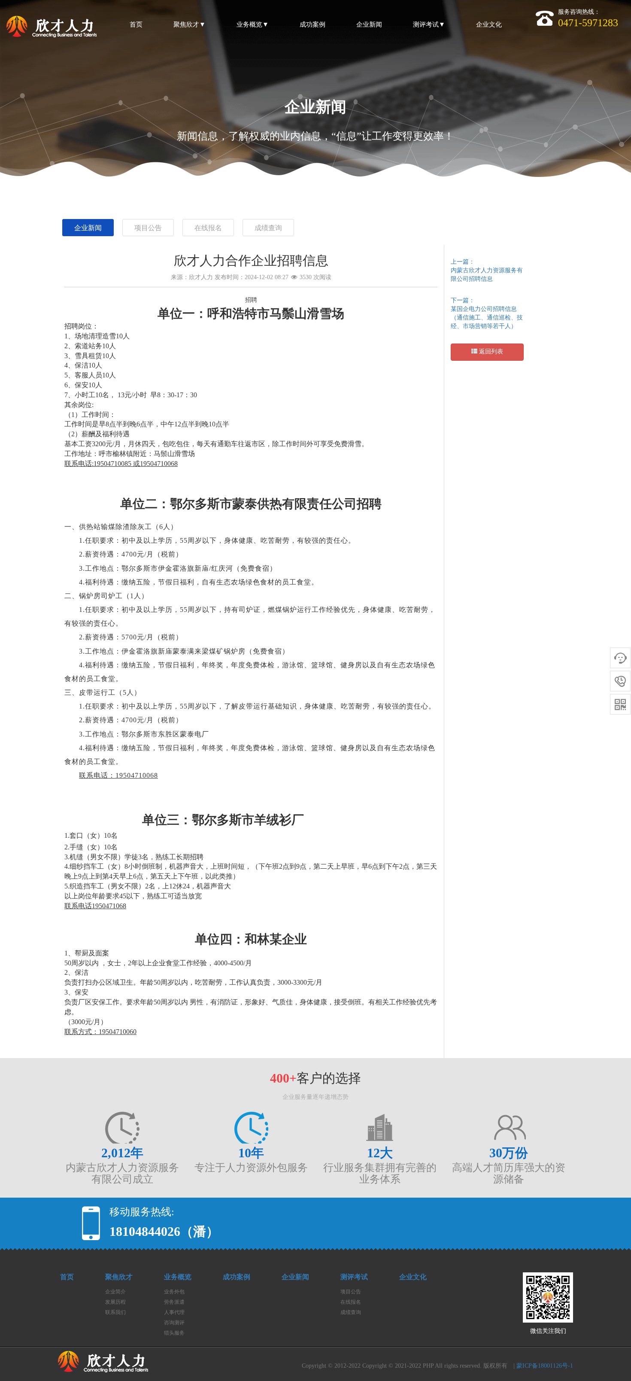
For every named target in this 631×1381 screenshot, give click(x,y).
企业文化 (413, 1277)
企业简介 (115, 1292)
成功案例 (236, 1277)
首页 (67, 1277)
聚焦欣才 (119, 1277)
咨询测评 (174, 1323)
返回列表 (490, 351)
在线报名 (208, 227)
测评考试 (354, 1277)
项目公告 (148, 227)
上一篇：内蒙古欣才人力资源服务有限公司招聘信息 (487, 270)
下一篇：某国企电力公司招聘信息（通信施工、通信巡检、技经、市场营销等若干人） (487, 313)
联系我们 (115, 1312)
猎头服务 (174, 1333)
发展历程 (115, 1302)
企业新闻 (88, 227)
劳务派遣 (174, 1302)
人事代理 (174, 1312)
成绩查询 (268, 227)
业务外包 (174, 1292)
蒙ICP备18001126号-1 (544, 1366)
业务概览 (177, 1277)
